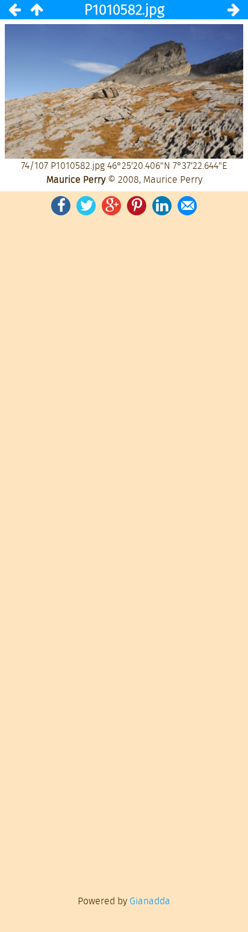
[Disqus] (124, 385)
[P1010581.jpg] (14, 9)
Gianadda (149, 901)
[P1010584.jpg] (233, 9)
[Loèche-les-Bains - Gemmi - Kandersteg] (36, 9)
